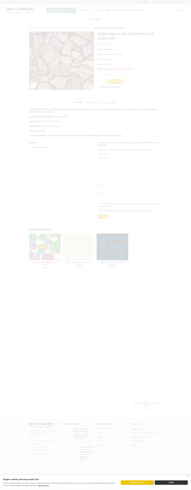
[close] (187, 475)
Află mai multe (43, 485)
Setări (171, 483)
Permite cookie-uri (137, 483)
